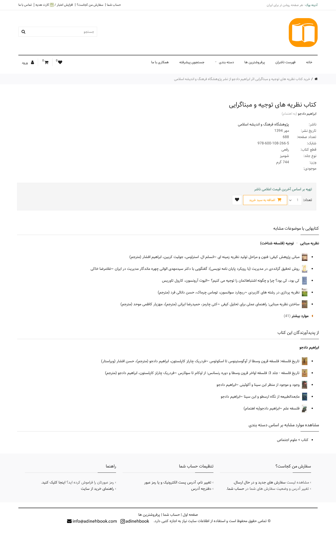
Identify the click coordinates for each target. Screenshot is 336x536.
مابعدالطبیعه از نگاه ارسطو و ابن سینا (272, 396)
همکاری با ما (160, 62)
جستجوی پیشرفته (191, 62)
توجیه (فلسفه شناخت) (277, 243)
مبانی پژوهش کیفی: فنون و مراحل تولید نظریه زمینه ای (259, 257)
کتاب (304, 440)
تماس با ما (25, 4)
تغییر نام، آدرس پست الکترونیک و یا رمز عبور (177, 482)
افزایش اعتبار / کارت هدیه (54, 5)
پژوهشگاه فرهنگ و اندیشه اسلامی (263, 124)
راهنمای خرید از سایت (97, 489)
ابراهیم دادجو (307, 114)
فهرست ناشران (285, 62)
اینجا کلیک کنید (53, 482)
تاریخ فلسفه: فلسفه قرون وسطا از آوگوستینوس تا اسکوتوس (255, 361)
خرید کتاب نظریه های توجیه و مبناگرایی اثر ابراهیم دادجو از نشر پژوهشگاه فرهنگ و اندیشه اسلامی (242, 79)
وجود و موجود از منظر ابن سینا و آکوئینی (270, 385)
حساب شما (114, 4)
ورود (25, 63)
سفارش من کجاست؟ (90, 4)
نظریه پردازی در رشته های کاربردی (274, 292)
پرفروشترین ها (254, 62)
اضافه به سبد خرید (262, 200)
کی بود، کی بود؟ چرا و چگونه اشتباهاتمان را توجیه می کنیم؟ (256, 280)
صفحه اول (190, 515)
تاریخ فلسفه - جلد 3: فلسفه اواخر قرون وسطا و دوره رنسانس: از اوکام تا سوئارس (239, 373)
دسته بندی (226, 62)
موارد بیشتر (300, 316)
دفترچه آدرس (201, 489)
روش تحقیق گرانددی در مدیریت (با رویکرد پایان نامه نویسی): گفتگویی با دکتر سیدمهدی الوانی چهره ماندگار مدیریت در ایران (208, 269)
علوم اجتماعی (287, 440)
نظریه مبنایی (309, 243)
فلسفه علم (292, 408)
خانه (309, 62)
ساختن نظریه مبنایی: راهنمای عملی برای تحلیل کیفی (261, 304)
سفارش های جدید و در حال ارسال (260, 482)
